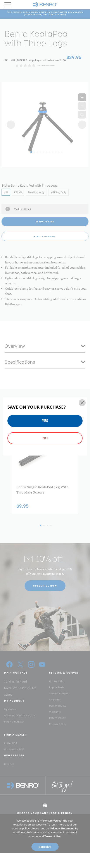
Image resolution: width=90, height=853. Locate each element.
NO (45, 438)
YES (45, 420)
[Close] (82, 402)
